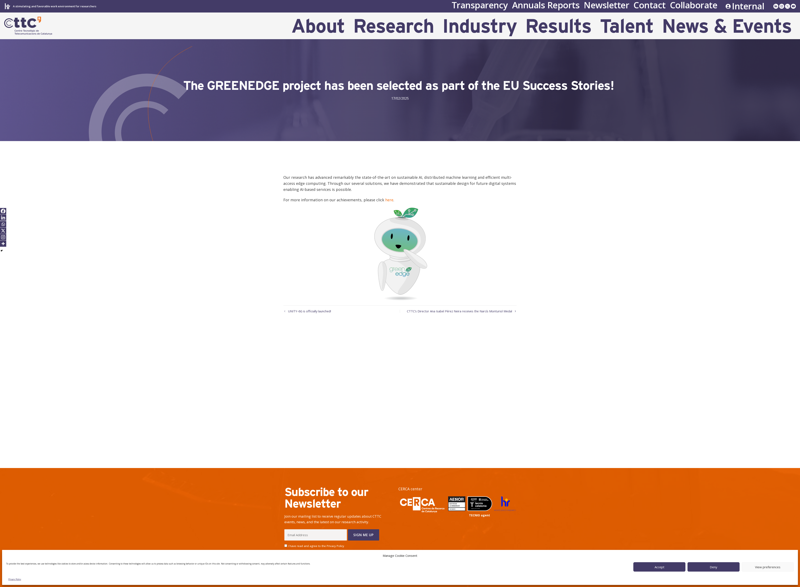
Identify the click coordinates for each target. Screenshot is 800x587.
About (318, 26)
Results (558, 26)
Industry (479, 26)
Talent (627, 26)
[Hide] (1, 250)
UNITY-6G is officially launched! (309, 311)
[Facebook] (3, 211)
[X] (3, 231)
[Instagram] (3, 237)
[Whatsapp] (3, 224)
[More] (3, 243)
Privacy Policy (14, 579)
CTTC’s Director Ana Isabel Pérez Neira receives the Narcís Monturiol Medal (459, 311)
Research (393, 26)
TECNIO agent (479, 515)
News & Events (727, 26)
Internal (748, 6)
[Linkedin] (3, 217)
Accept (659, 567)
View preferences (767, 567)
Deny (713, 567)
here (389, 199)
